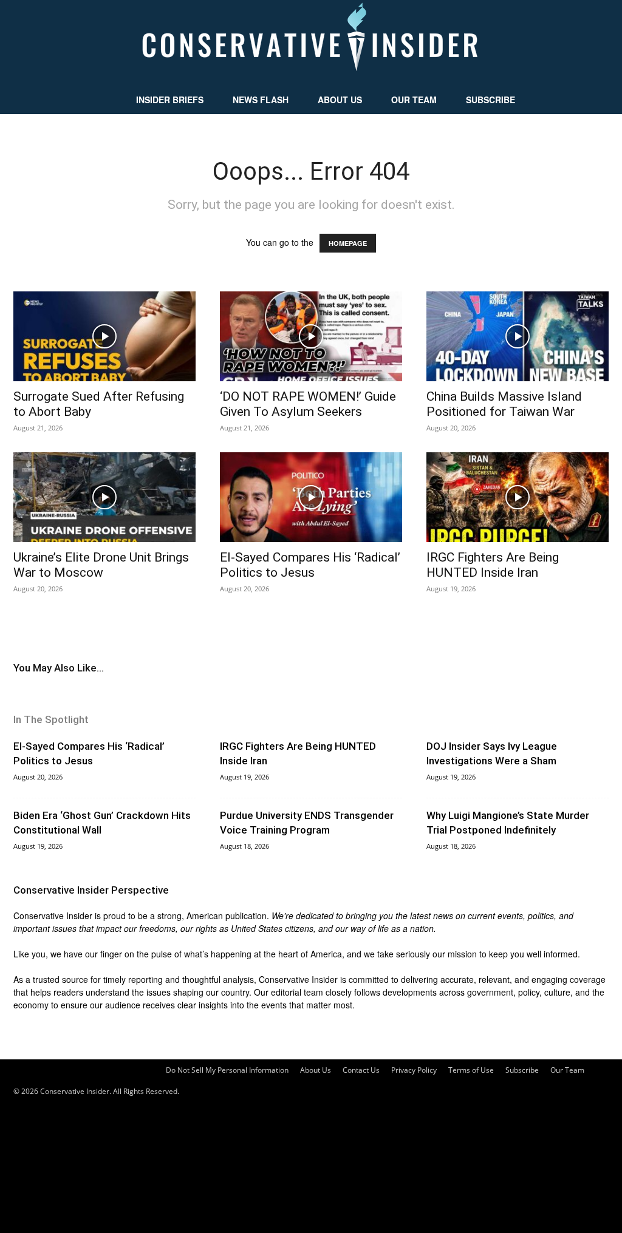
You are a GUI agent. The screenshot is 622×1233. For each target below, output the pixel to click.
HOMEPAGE (348, 243)
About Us (340, 99)
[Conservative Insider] (311, 42)
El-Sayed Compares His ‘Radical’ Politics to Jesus (310, 565)
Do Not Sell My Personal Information (227, 1070)
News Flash (261, 99)
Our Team (414, 99)
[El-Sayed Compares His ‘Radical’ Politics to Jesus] (311, 497)
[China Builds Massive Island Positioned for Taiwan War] (517, 336)
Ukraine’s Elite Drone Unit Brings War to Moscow (101, 565)
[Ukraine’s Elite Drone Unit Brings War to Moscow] (104, 497)
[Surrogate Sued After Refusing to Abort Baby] (104, 336)
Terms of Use (471, 1070)
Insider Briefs (169, 99)
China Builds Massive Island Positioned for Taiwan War (504, 404)
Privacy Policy (414, 1070)
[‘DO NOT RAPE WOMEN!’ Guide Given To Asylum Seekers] (311, 336)
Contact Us (361, 1070)
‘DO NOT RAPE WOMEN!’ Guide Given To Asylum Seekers (308, 404)
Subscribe (490, 99)
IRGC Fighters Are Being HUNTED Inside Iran (492, 565)
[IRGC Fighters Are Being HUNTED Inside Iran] (517, 497)
